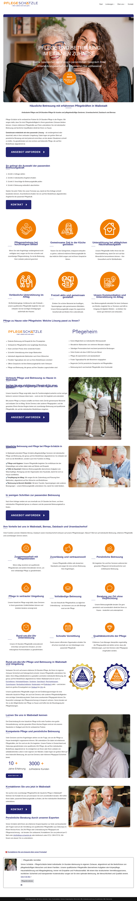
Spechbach (41, 681)
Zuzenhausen (11, 684)
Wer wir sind (77, 899)
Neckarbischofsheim (23, 684)
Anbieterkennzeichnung (88, 899)
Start (101, 4)
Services (63, 899)
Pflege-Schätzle (48, 846)
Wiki (104, 899)
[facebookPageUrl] (21, 885)
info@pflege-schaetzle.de (22, 835)
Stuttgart (34, 687)
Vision (50, 899)
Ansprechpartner (69, 899)
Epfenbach (48, 684)
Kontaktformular (99, 899)
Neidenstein (36, 684)
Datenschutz (109, 899)
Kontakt (130, 4)
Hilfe (82, 899)
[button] (114, 4)
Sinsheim (32, 681)
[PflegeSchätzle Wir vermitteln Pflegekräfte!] (20, 4)
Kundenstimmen (56, 899)
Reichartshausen (52, 681)
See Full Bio (25, 877)
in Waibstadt (90, 846)
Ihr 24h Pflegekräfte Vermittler (70, 846)
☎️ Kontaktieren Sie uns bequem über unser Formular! (26, 852)
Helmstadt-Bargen (22, 681)
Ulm (41, 687)
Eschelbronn (10, 681)
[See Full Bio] (31, 876)
